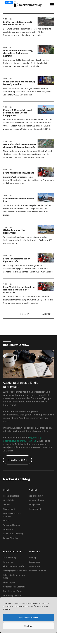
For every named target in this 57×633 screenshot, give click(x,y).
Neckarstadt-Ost (36, 495)
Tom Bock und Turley (12, 591)
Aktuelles (7, 19)
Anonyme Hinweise (11, 525)
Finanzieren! (17, 459)
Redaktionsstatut (11, 495)
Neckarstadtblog (30, 5)
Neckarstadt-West (37, 500)
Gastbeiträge (34, 562)
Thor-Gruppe (9, 582)
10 (28, 314)
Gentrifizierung (9, 557)
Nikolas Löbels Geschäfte (14, 586)
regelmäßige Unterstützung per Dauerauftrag (22, 439)
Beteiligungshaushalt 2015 (15, 570)
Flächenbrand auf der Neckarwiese (14, 231)
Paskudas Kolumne (37, 570)
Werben (6, 504)
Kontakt (6, 520)
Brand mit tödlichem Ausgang (18, 172)
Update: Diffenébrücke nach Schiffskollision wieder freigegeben (17, 112)
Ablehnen (28, 625)
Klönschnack (34, 566)
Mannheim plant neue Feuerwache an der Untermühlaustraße (19, 145)
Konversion (8, 562)
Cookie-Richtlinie (10, 538)
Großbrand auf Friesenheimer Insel (18, 200)
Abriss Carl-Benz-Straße (13, 566)
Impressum (8, 529)
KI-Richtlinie (8, 500)
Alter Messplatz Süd (12, 595)
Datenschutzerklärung (13, 533)
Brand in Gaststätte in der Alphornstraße (16, 260)
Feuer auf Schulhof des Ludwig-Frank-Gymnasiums (19, 83)
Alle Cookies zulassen (28, 617)
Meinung (32, 557)
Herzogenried (35, 509)
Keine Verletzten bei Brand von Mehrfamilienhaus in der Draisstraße (19, 289)
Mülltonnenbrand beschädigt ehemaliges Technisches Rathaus (18, 53)
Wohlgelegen (34, 504)
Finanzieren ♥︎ (9, 509)
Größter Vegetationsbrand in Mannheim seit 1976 (18, 23)
